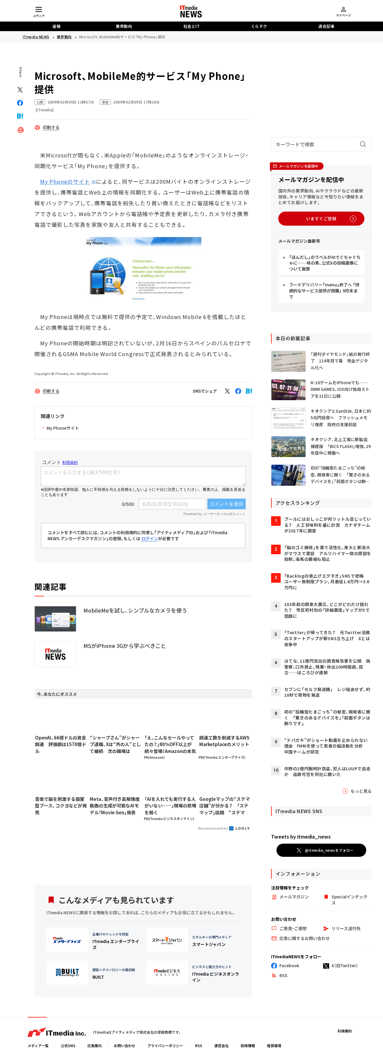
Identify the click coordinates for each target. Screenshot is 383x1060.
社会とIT (191, 26)
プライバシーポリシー (165, 1045)
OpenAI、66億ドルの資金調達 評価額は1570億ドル (60, 744)
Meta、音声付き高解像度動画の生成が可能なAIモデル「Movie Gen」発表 (115, 805)
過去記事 (326, 26)
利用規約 (345, 1030)
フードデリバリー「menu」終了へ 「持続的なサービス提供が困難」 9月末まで (324, 290)
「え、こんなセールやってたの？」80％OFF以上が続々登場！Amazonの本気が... (170, 744)
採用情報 (248, 1045)
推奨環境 (274, 1045)
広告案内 (94, 1045)
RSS (198, 1045)
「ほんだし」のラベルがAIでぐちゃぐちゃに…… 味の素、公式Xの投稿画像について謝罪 (325, 263)
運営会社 (221, 1045)
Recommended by (213, 828)
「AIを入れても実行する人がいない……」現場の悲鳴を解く (170, 805)
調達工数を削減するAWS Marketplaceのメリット (224, 741)
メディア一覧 (38, 1045)
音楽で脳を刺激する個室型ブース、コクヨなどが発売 (61, 805)
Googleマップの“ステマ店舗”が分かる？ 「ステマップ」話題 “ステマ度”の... (224, 806)
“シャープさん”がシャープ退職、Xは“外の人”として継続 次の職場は (115, 744)
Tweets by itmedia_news (301, 836)
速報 (56, 26)
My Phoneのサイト (65, 181)
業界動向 (124, 26)
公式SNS (68, 1045)
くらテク (259, 26)
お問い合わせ (124, 1045)
